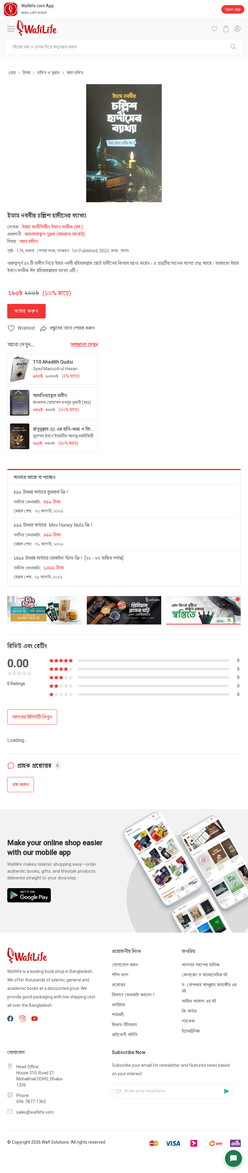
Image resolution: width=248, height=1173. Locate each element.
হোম (12, 72)
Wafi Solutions (55, 1141)
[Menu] (11, 28)
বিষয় (26, 72)
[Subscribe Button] (226, 1091)
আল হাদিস (75, 72)
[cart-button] (226, 28)
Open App (233, 9)
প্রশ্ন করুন (20, 765)
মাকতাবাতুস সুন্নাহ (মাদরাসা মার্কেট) (55, 234)
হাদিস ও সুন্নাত (48, 72)
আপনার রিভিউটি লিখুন (32, 717)
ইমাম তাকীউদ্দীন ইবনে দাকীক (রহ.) (52, 227)
